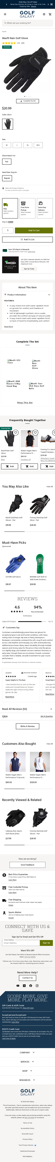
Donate (11, 918)
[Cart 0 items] (50, 14)
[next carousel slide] (48, 4)
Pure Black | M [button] (26, 460)
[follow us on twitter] (24, 986)
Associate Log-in (27, 1134)
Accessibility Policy (27, 1128)
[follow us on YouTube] (17, 986)
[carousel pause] (51, 4)
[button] (27, 101)
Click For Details (30, 957)
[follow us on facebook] (30, 986)
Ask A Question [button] (47, 716)
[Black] (7, 124)
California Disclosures (27, 1151)
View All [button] (49, 486)
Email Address (9, 940)
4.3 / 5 (50, 621)
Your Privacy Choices (26, 1145)
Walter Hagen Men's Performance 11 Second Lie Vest (29, 452)
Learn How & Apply (9, 1038)
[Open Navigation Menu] (5, 14)
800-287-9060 (29, 1118)
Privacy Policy (27, 1139)
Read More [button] (8, 326)
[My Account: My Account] (44, 14)
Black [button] (3, 460)
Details (11, 905)
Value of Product (9, 622)
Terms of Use (27, 1123)
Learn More (12, 880)
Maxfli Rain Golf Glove (7, 452)
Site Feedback (27, 1156)
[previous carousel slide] (6, 4)
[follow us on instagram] (37, 986)
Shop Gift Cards (28, 1008)
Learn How (31, 251)
